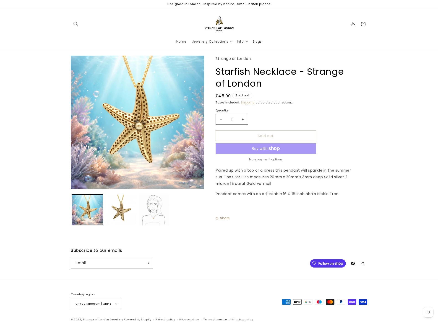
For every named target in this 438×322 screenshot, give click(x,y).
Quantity (222, 110)
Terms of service (215, 319)
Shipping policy (242, 319)
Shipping (248, 102)
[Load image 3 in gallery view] (153, 210)
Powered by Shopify (137, 320)
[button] (76, 24)
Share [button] (225, 218)
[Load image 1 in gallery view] (87, 210)
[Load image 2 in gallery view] (120, 210)
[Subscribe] (148, 263)
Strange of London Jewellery (103, 320)
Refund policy (165, 319)
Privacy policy (189, 319)
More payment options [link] (266, 159)
